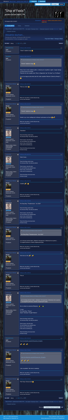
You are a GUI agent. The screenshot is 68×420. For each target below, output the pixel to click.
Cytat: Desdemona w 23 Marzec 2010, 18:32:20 (33, 59)
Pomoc (50, 416)
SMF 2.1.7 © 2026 (7, 416)
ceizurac (8, 128)
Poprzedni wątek (49, 38)
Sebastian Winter (11, 84)
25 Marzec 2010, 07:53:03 (25, 378)
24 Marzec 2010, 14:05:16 (25, 272)
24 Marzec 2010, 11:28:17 (25, 227)
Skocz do (41, 407)
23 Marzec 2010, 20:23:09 (25, 103)
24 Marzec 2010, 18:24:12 (25, 292)
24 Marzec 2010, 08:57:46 (25, 154)
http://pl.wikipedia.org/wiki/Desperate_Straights (31, 341)
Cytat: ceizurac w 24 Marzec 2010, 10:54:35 (32, 230)
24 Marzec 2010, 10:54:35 (25, 200)
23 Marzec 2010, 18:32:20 (25, 47)
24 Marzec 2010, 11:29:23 (25, 252)
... (22, 43)
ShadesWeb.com (14, 418)
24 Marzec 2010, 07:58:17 (25, 127)
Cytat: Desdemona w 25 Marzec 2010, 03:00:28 (33, 353)
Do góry (7, 398)
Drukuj (61, 43)
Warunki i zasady (55, 416)
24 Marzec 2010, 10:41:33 (25, 180)
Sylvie (60, 29)
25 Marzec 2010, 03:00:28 (25, 338)
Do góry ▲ (62, 416)
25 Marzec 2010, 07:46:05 (25, 350)
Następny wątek (59, 38)
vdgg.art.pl (44, 20)
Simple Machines (14, 416)
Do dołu (7, 43)
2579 (25, 43)
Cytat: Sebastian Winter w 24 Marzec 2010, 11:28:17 (34, 296)
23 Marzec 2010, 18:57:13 (25, 56)
